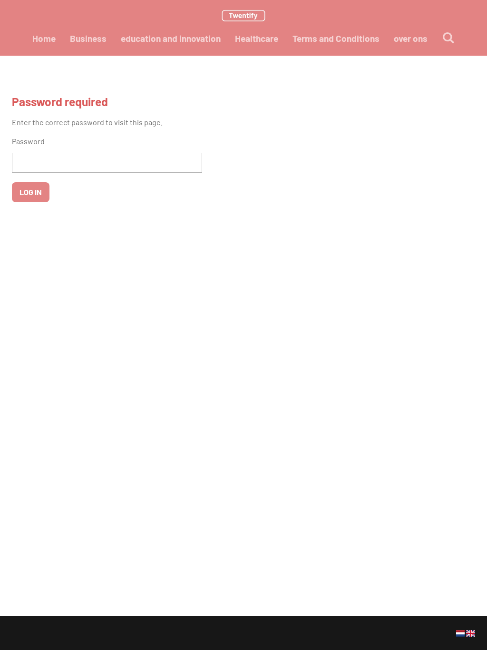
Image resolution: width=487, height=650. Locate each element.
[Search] (448, 37)
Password (28, 141)
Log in (30, 192)
